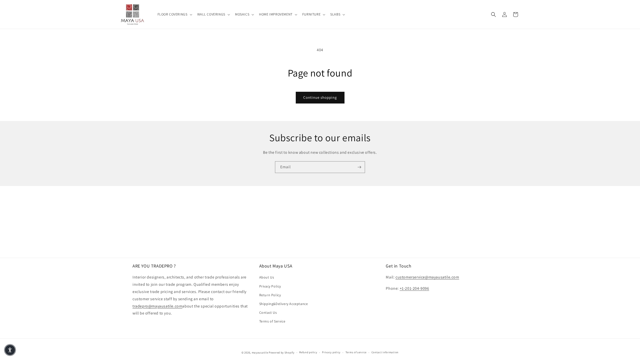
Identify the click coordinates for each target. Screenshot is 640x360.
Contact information (385, 352)
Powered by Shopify (281, 352)
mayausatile (260, 352)
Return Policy (270, 295)
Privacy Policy (270, 286)
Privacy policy (331, 352)
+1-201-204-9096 (414, 288)
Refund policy (308, 352)
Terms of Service (272, 321)
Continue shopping (320, 97)
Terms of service (356, 352)
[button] (174, 14)
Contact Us (268, 312)
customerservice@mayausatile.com (427, 277)
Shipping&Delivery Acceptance (283, 304)
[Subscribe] (359, 167)
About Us (266, 277)
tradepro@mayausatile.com (157, 306)
